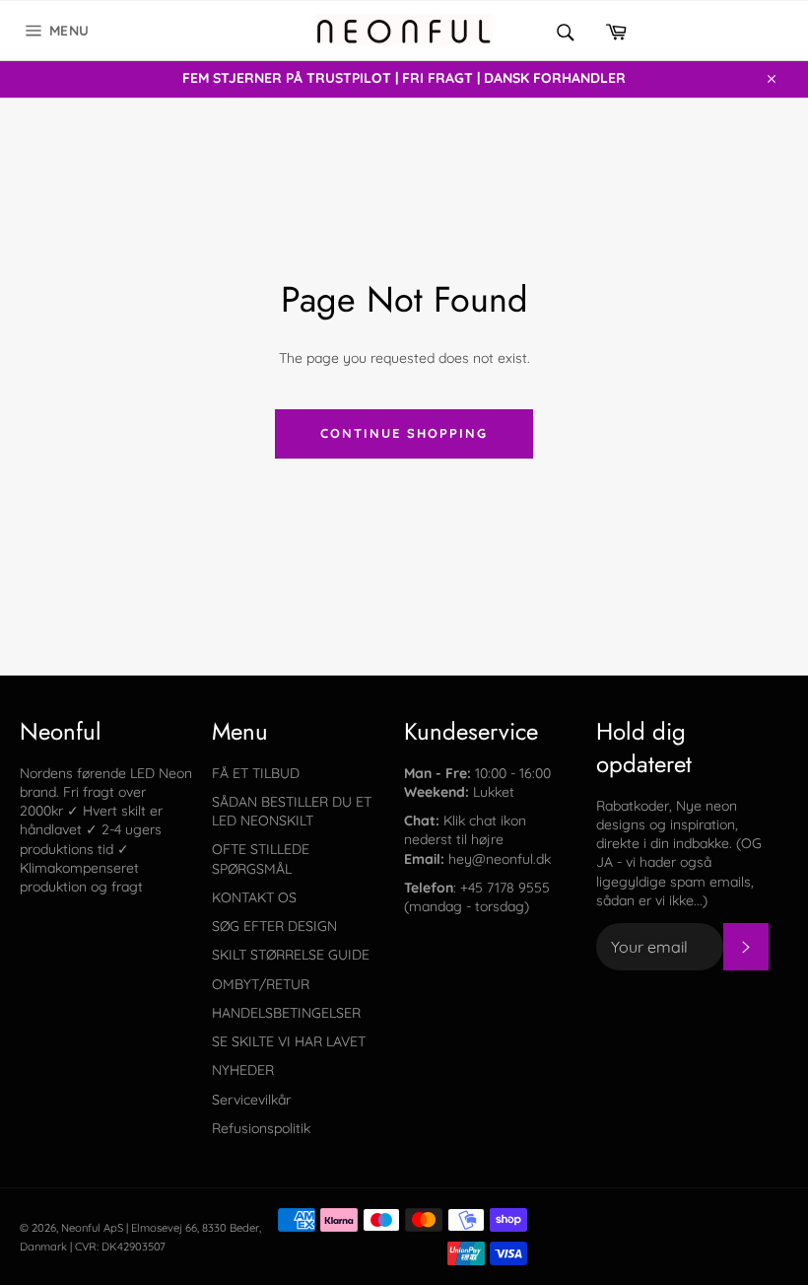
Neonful (81, 1228)
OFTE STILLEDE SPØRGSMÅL (260, 858)
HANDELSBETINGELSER (286, 1013)
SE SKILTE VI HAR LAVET (289, 1041)
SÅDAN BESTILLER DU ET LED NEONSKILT (291, 811)
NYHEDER (243, 1070)
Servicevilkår (251, 1099)
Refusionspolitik (261, 1128)
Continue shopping (403, 433)
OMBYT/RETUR (260, 984)
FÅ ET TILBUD (256, 773)
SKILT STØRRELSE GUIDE (291, 955)
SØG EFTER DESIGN (274, 926)
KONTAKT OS (254, 897)
